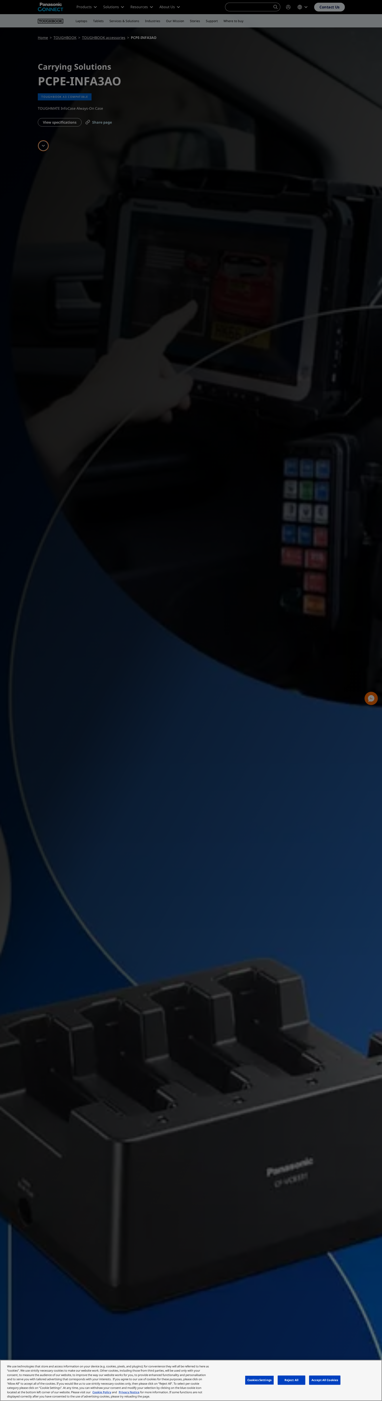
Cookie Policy (101, 1392)
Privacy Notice (129, 1392)
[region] (191, 1380)
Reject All (291, 1380)
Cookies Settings (259, 1380)
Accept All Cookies (324, 1380)
